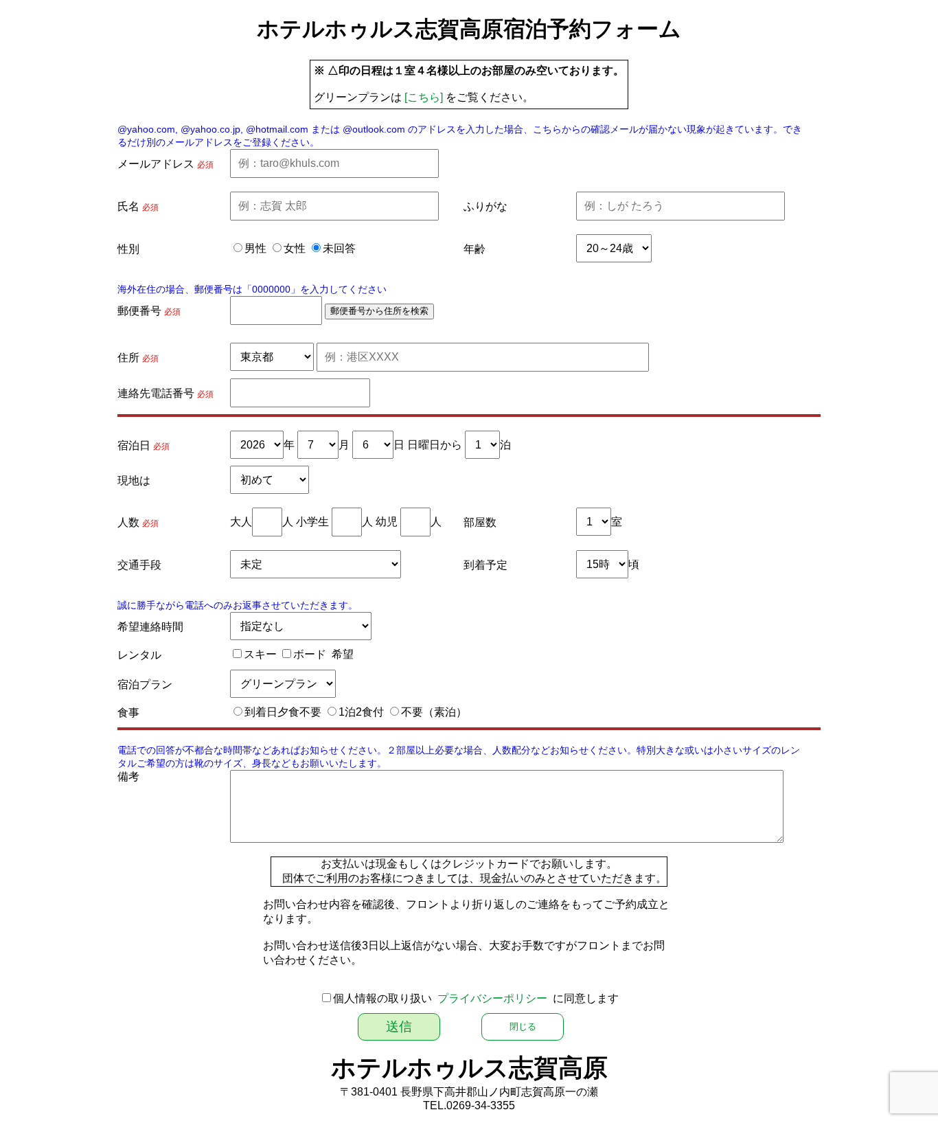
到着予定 (485, 565)
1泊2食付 (361, 712)
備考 (128, 776)
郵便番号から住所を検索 (379, 311)
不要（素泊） (434, 712)
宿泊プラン (144, 684)
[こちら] (423, 97)
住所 (128, 357)
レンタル (139, 655)
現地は (133, 480)
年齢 (474, 249)
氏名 (128, 206)
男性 (255, 248)
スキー (260, 654)
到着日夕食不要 (282, 712)
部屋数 (480, 522)
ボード (309, 654)
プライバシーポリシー (492, 998)
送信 (399, 1026)
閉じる (523, 1026)
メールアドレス (155, 164)
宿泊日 (133, 445)
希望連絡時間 (150, 627)
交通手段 (139, 565)
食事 (128, 712)
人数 (128, 522)
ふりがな (485, 206)
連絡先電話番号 (155, 393)
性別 (128, 249)
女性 (295, 248)
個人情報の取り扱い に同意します (476, 998)
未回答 (339, 248)
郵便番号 (139, 311)
